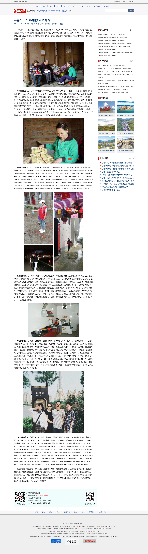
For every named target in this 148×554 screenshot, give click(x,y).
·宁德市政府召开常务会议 (107, 55)
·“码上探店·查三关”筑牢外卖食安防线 (111, 65)
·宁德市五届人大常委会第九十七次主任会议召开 (115, 52)
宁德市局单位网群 (54, 11)
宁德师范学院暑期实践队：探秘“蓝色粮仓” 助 (118, 166)
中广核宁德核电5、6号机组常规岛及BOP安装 (118, 181)
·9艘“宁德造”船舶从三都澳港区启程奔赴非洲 (114, 46)
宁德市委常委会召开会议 (111, 190)
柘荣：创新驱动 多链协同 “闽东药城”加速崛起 (106, 152)
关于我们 (65, 523)
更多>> (132, 30)
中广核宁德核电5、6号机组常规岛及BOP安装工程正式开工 (125, 117)
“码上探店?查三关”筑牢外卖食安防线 (115, 187)
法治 (74, 6)
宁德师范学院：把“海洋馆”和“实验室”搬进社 (118, 169)
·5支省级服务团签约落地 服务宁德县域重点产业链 (116, 86)
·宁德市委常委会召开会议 (107, 49)
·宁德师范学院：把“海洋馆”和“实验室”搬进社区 (115, 71)
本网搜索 (131, 10)
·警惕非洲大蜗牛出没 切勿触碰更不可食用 (113, 89)
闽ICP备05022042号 (58, 526)
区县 (81, 6)
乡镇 (88, 6)
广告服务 (71, 523)
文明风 (125, 1)
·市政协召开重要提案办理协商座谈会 (111, 40)
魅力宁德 (107, 6)
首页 (37, 6)
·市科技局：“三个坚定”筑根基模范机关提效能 (114, 68)
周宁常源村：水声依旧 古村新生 (126, 134)
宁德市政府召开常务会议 (111, 172)
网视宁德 (66, 6)
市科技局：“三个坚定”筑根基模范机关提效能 (118, 184)
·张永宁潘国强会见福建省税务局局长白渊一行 (114, 43)
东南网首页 (117, 1)
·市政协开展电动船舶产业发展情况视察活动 (113, 37)
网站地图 (76, 523)
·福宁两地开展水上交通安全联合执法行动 (113, 92)
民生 (58, 6)
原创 (51, 6)
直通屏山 (131, 1)
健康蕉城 (64, 11)
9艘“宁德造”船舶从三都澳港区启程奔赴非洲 (107, 117)
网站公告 (82, 523)
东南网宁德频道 (42, 11)
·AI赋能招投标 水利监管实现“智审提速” (112, 34)
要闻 (44, 6)
